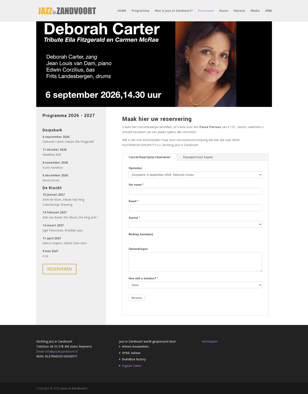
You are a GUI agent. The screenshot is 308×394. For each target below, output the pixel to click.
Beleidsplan (209, 341)
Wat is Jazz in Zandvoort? (174, 11)
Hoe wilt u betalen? (143, 278)
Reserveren (206, 11)
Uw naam (136, 184)
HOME (122, 11)
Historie (239, 11)
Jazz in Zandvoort (74, 388)
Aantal (134, 217)
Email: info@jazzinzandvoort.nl (57, 351)
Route (223, 11)
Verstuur (136, 297)
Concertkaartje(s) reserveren (149, 157)
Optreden (135, 168)
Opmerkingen (138, 248)
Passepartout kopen (198, 157)
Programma (140, 11)
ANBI (268, 11)
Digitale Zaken (131, 366)
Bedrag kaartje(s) (141, 234)
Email (133, 201)
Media (255, 11)
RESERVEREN (59, 269)
